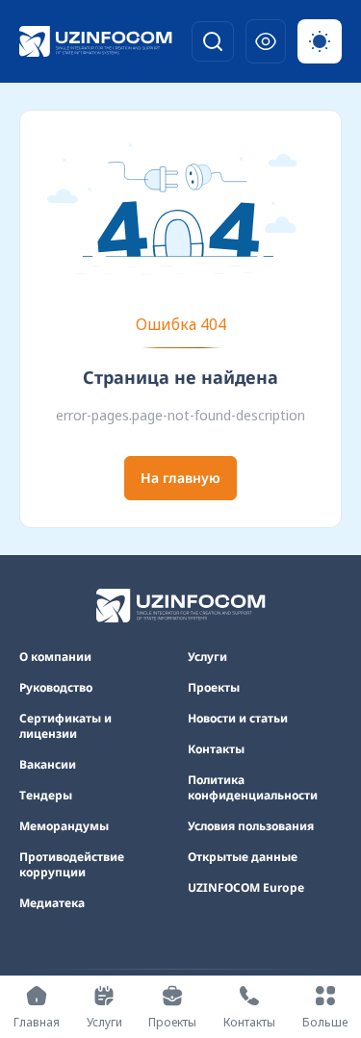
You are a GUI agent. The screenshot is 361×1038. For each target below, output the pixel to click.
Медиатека (52, 903)
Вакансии (47, 764)
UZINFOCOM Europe (246, 888)
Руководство (55, 688)
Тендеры (45, 795)
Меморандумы (64, 826)
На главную (180, 477)
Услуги (207, 657)
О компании (55, 657)
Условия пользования (251, 826)
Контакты (216, 749)
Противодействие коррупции (71, 864)
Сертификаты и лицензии (65, 726)
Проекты (214, 688)
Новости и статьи (238, 718)
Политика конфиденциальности (253, 787)
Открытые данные (242, 857)
